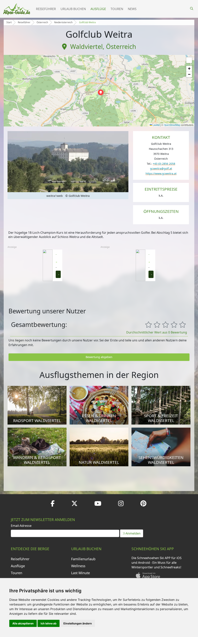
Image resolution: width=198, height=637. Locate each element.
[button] (101, 92)
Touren (117, 9)
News (132, 9)
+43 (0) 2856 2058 (164, 163)
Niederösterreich (63, 22)
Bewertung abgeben (99, 357)
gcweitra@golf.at (161, 168)
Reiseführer (46, 9)
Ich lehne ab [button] (48, 623)
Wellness (78, 566)
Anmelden (133, 533)
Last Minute (80, 572)
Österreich (42, 22)
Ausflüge (98, 9)
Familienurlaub (83, 559)
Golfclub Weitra (87, 22)
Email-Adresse (21, 526)
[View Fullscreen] (189, 60)
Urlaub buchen (73, 9)
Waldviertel (86, 46)
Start (9, 22)
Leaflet (156, 124)
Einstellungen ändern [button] (77, 623)
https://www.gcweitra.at (161, 173)
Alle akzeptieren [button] (23, 623)
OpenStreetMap (172, 124)
